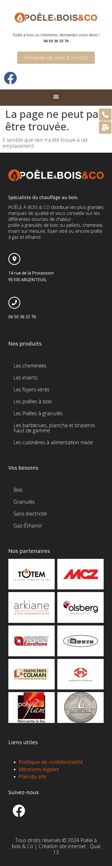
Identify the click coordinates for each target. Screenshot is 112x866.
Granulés (24, 501)
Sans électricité (30, 513)
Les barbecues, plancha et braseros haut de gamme (54, 428)
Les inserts (26, 377)
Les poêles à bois (33, 401)
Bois (18, 489)
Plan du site (33, 776)
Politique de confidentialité (51, 761)
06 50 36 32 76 (22, 317)
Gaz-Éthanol (28, 525)
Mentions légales (39, 769)
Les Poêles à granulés (38, 413)
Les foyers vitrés (31, 389)
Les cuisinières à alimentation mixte (53, 442)
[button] (56, 96)
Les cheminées (30, 365)
